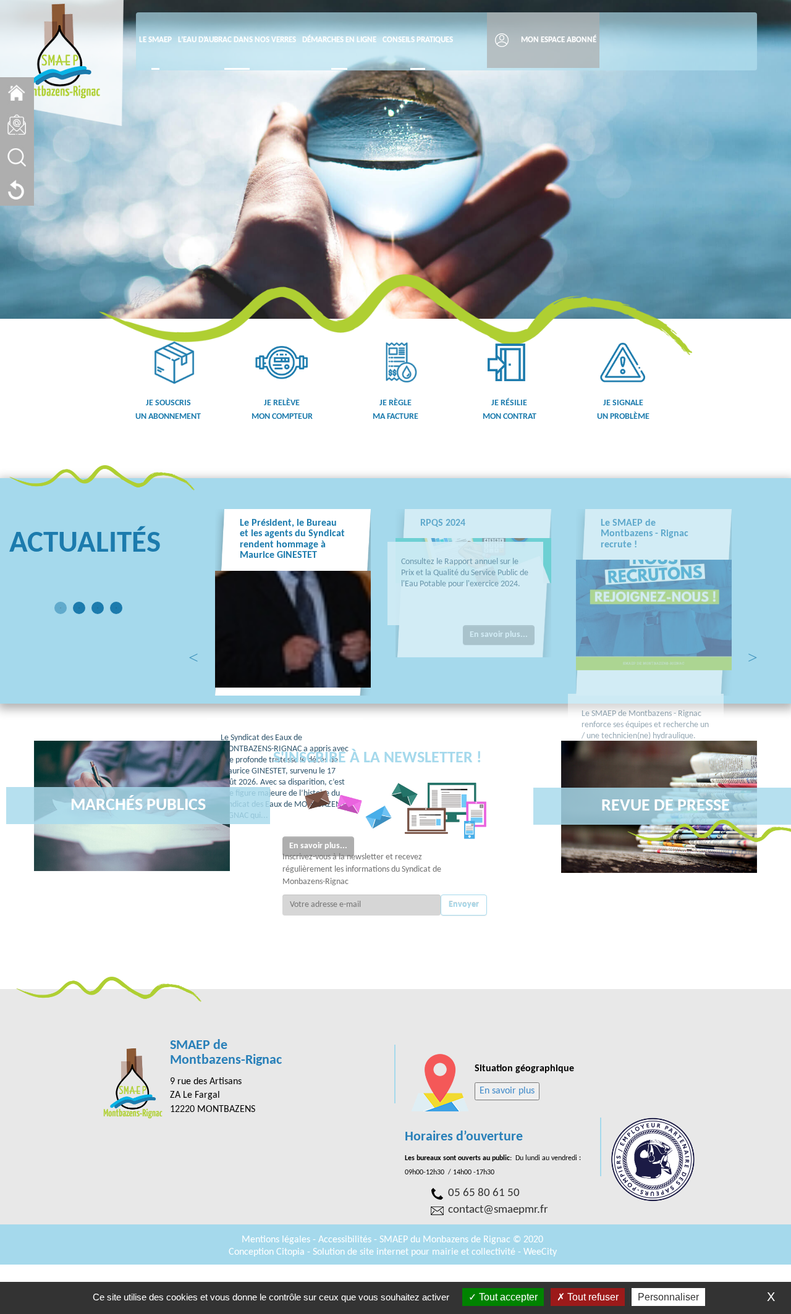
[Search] (17, 157)
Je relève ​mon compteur (282, 409)
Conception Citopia (267, 1252)
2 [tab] (79, 608)
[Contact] (17, 125)
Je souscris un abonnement (168, 409)
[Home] (17, 93)
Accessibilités (346, 1240)
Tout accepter (507, 1297)
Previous (193, 655)
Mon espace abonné (558, 40)
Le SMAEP (155, 40)
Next (753, 655)
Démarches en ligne (339, 40)
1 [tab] (60, 608)
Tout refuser (592, 1297)
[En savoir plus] (507, 1091)
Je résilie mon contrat (509, 409)
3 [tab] (97, 608)
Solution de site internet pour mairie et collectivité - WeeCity (435, 1252)
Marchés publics (138, 805)
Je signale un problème (623, 409)
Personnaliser (668, 1297)
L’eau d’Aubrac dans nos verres (237, 40)
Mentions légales (277, 1240)
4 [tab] (116, 608)
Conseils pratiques (418, 40)
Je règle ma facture (395, 409)
